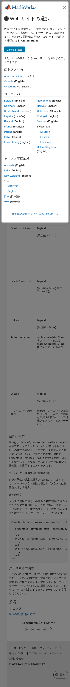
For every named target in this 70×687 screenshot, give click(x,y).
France (8, 126)
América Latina (13, 76)
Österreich (43, 110)
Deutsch (45, 131)
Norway (41, 105)
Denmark (9, 105)
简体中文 (12, 186)
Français (45, 142)
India (7, 170)
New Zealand (12, 175)
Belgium (9, 100)
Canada (8, 81)
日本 (6, 196)
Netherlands (44, 100)
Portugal (42, 116)
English (44, 136)
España (8, 116)
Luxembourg (11, 142)
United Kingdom (46, 147)
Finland (8, 121)
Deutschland (11, 110)
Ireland (8, 131)
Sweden (41, 121)
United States (12, 86)
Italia (7, 136)
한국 (6, 201)
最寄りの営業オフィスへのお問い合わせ (35, 214)
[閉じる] (64, 7)
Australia (9, 165)
